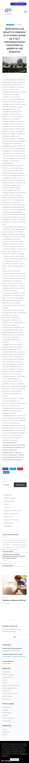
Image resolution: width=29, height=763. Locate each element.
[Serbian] (8, 760)
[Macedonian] (2, 760)
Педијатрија (8, 495)
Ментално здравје (9, 498)
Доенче (6, 504)
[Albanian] (4, 760)
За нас (4, 729)
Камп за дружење (8, 718)
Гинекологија (8, 516)
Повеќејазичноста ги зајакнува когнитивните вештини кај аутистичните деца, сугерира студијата (13, 556)
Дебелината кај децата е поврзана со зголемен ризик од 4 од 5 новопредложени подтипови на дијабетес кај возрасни (14, 40)
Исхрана (5, 715)
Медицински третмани (11, 520)
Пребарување (20, 485)
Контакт (4, 734)
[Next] (27, 597)
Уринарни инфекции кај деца (10, 534)
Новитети (10, 24)
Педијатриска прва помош (12, 510)
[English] (6, 760)
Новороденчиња (9, 501)
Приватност (6, 732)
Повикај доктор (19, 4)
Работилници (6, 712)
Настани (5, 710)
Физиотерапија (9, 523)
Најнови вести (7, 707)
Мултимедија (6, 721)
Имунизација (8, 526)
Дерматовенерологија (11, 513)
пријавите (13, 629)
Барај (4, 481)
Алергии (6, 507)
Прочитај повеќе (7, 551)
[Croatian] (11, 760)
